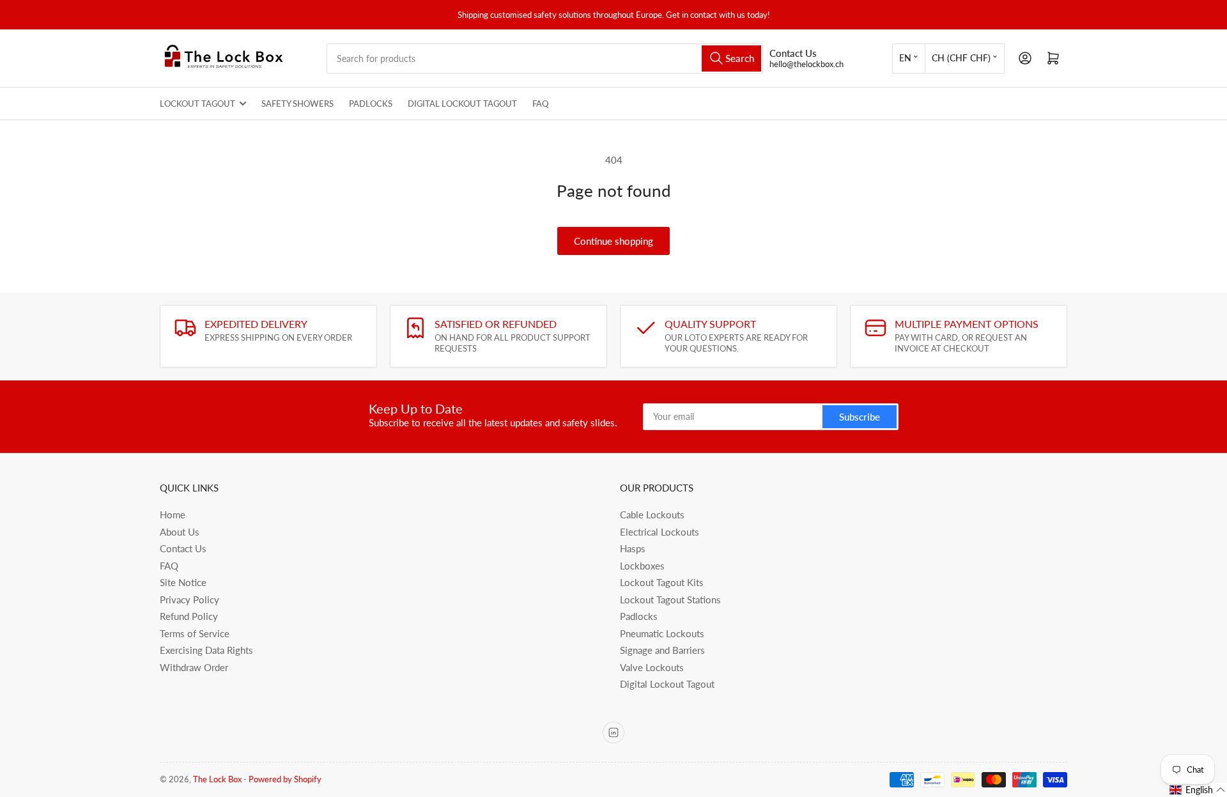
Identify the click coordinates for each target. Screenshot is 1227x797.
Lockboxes (642, 565)
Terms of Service (194, 633)
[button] (1197, 790)
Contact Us (183, 548)
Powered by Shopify (285, 779)
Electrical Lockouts (659, 532)
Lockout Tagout (197, 103)
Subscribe (859, 416)
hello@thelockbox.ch (806, 64)
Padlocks (370, 103)
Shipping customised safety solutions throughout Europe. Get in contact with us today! (614, 15)
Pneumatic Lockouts (662, 633)
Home (172, 514)
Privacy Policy (189, 599)
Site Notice (183, 582)
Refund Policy (189, 616)
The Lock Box (217, 779)
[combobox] (545, 58)
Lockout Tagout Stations (670, 599)
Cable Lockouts (652, 514)
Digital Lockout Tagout (462, 103)
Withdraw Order (194, 667)
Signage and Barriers (662, 650)
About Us (179, 532)
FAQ (540, 103)
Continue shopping (613, 241)
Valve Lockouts (652, 667)
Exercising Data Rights (206, 650)
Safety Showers (297, 103)
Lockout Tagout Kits (662, 582)
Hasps (632, 548)
